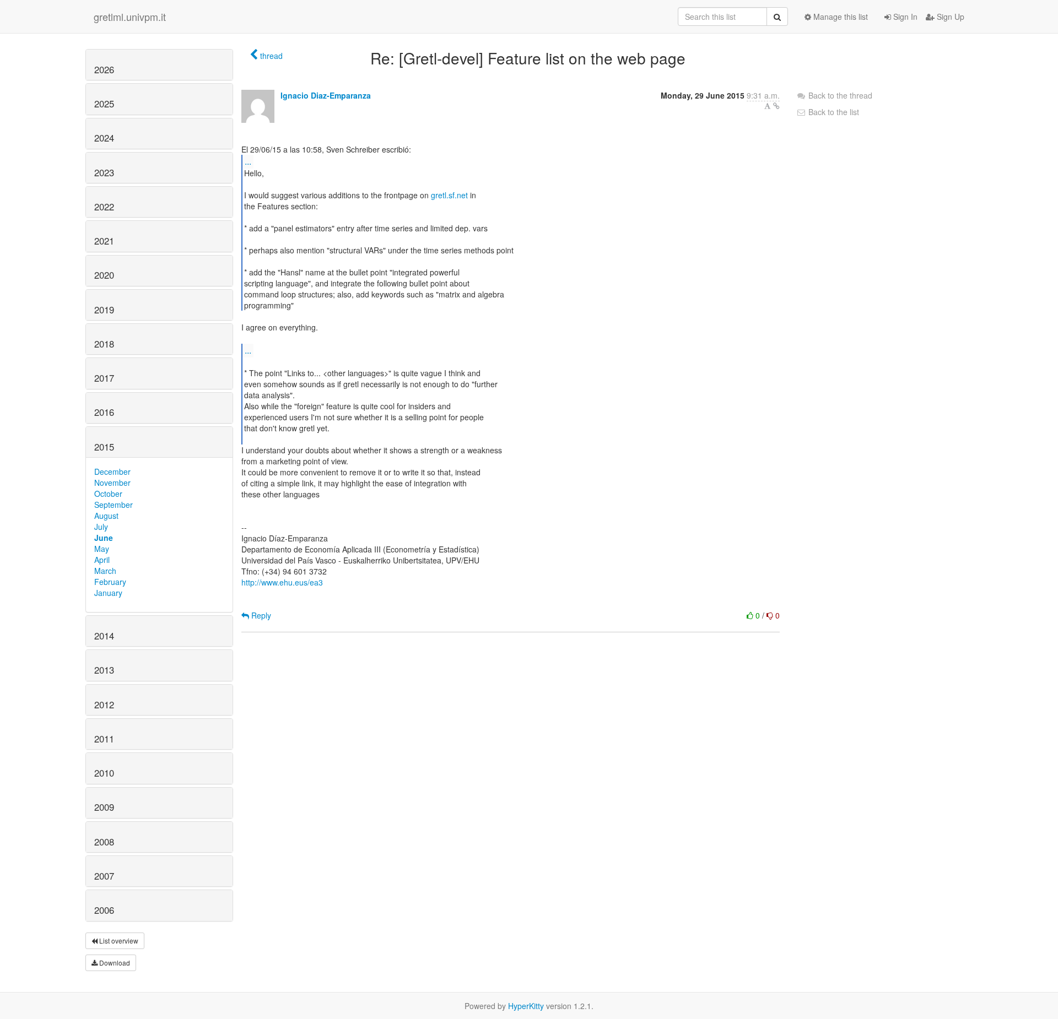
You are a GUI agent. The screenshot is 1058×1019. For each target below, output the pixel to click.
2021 (104, 240)
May (101, 548)
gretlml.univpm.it (130, 16)
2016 (104, 412)
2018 (104, 343)
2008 (104, 841)
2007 (104, 875)
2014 (104, 635)
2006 (104, 910)
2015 (104, 446)
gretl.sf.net (449, 194)
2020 (104, 274)
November (112, 482)
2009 (104, 807)
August (106, 515)
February (110, 581)
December (112, 471)
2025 (104, 103)
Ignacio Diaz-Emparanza (325, 95)
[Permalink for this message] (776, 106)
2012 (104, 704)
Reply (260, 615)
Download (114, 962)
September (113, 504)
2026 (104, 69)
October (108, 493)
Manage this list (839, 16)
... (248, 161)
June (103, 537)
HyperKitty (526, 1005)
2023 (104, 172)
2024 (104, 137)
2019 (104, 309)
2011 (104, 738)
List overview (118, 940)
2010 (104, 772)
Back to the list (832, 111)
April (102, 559)
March (105, 570)
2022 (104, 206)
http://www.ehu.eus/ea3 (282, 582)
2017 (104, 377)
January (108, 592)
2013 (104, 669)
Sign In (904, 16)
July (101, 526)
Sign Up (949, 16)
